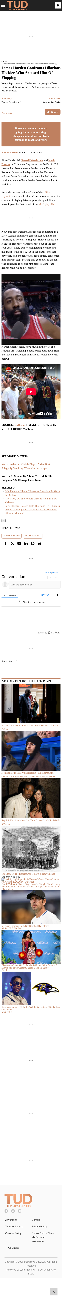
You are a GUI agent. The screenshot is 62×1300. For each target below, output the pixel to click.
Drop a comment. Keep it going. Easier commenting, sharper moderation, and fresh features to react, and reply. (31, 134)
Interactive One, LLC (35, 1262)
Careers (36, 1220)
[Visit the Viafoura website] (54, 632)
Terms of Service (14, 1226)
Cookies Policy (13, 1233)
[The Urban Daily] (18, 1206)
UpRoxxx (19, 424)
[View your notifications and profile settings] (58, 5)
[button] (31, 61)
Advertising (11, 1220)
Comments (7, 113)
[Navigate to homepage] (17, 5)
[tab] (10, 595)
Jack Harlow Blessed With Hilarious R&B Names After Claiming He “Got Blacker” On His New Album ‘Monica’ (32, 509)
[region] (31, 603)
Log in (48, 573)
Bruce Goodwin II (11, 102)
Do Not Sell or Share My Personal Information (43, 1237)
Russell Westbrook (32, 160)
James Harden (10, 152)
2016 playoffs (46, 204)
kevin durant (33, 536)
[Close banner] (58, 123)
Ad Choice (13, 1248)
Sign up (55, 573)
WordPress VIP (28, 1269)
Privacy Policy (39, 1226)
